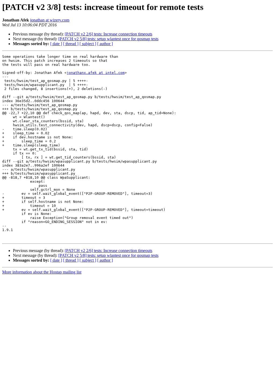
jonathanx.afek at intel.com (96, 73)
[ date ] (56, 43)
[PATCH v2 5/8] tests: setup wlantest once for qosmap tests (108, 39)
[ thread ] (70, 43)
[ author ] (105, 43)
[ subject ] (87, 43)
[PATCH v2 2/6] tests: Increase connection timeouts (108, 34)
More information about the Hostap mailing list (41, 272)
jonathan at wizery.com (49, 20)
